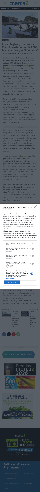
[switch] (32, 249)
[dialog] (20, 246)
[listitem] (20, 244)
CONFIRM (12, 282)
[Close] (36, 207)
